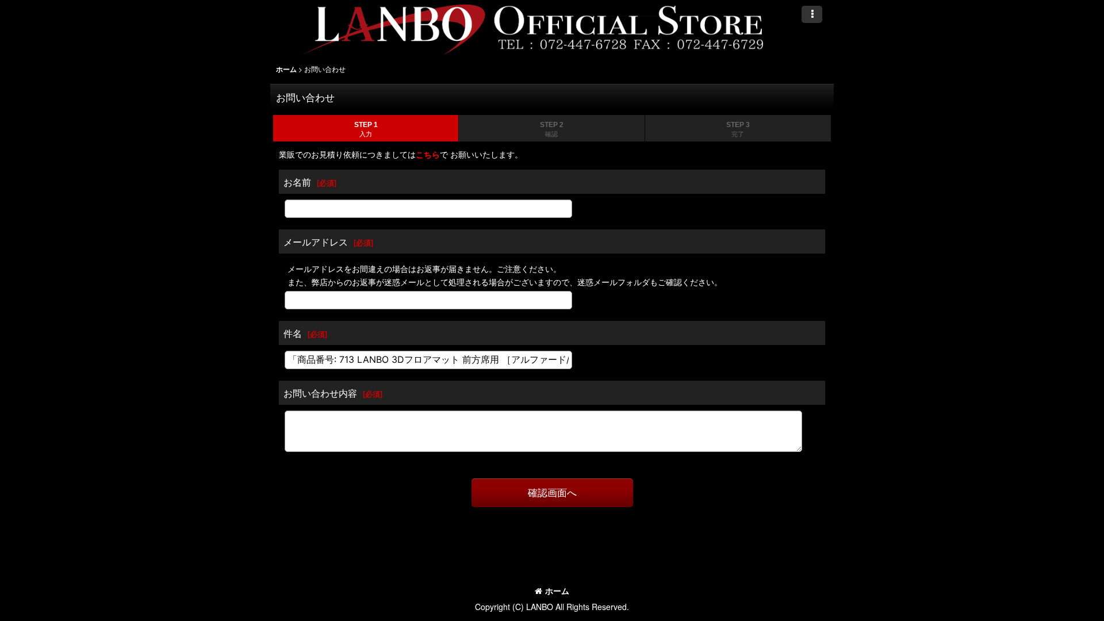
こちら (428, 154)
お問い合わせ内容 (320, 393)
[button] (812, 14)
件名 (292, 333)
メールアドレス (315, 241)
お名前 (297, 182)
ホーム (557, 590)
